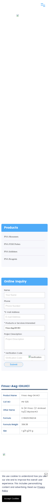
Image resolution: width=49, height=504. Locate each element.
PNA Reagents (30, 115)
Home (7, 116)
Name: (7, 290)
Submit (13, 364)
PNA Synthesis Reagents (17, 120)
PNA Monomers (11, 237)
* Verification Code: (13, 353)
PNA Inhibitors (10, 251)
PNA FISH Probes (12, 244)
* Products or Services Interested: (20, 323)
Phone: (7, 301)
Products (17, 115)
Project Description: (13, 334)
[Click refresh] (37, 358)
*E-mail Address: (12, 312)
